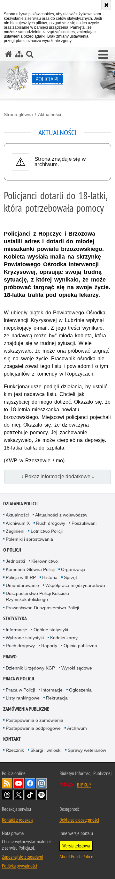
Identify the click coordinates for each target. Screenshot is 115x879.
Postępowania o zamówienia (34, 720)
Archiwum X (18, 523)
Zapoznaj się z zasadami (22, 856)
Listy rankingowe (23, 697)
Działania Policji (20, 503)
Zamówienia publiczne (26, 709)
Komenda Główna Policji (30, 569)
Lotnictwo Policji (47, 531)
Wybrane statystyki (25, 637)
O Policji (12, 549)
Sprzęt (70, 577)
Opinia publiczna (80, 645)
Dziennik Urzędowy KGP (30, 667)
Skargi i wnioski (45, 750)
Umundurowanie (22, 585)
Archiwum (77, 728)
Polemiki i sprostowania (29, 539)
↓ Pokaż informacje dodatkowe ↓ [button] (57, 476)
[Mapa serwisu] (19, 54)
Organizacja (73, 569)
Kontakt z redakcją (17, 820)
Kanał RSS (7, 783)
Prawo (10, 656)
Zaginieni (15, 531)
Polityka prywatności (19, 865)
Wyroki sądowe (76, 667)
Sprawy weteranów (87, 750)
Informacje (16, 629)
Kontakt (12, 739)
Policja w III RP (21, 577)
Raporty (49, 645)
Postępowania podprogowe (33, 728)
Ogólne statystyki (51, 629)
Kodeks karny (64, 637)
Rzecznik (15, 750)
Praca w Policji (18, 678)
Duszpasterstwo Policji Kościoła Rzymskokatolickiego (37, 596)
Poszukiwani (84, 523)
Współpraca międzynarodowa (75, 585)
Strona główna (18, 114)
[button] (103, 55)
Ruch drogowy (50, 523)
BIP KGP (84, 784)
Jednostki (15, 561)
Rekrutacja (57, 697)
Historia (49, 577)
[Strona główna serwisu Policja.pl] (8, 54)
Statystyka (15, 618)
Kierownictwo (44, 561)
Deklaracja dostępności (79, 820)
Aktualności (49, 114)
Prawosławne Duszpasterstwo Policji (42, 607)
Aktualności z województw (61, 514)
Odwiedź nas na (18, 783)
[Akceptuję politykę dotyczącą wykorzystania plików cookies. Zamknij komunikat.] (106, 5)
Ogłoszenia (80, 689)
